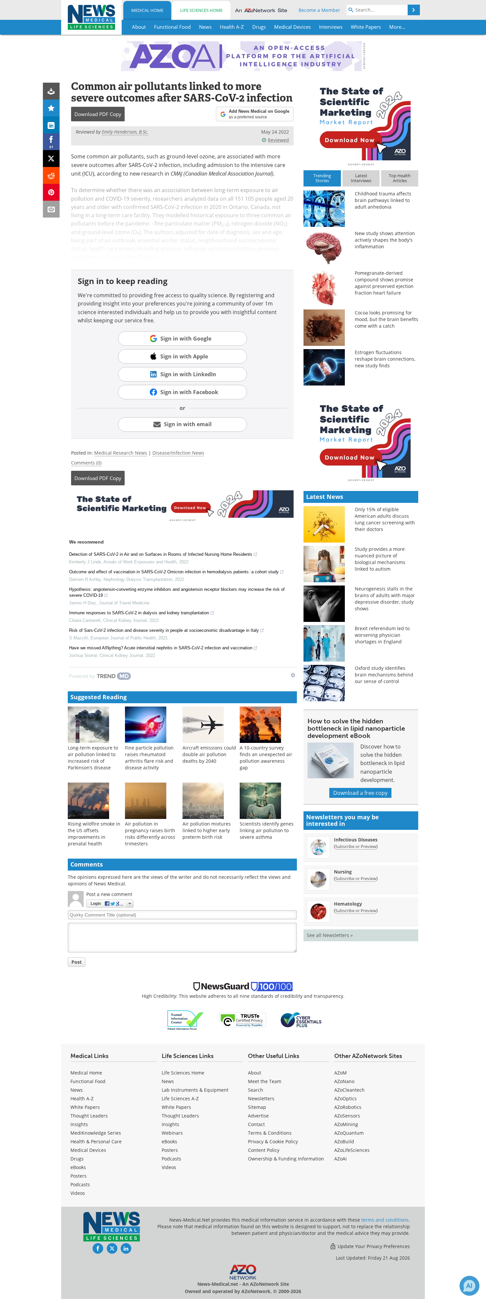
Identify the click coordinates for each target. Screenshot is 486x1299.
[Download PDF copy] (51, 91)
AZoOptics (345, 1098)
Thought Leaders (89, 1116)
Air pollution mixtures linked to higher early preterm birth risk (206, 830)
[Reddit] (51, 175)
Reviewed (278, 140)
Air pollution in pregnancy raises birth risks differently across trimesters (150, 834)
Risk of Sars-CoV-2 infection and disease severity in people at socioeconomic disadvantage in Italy (164, 630)
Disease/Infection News (178, 453)
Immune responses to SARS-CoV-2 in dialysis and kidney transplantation (139, 612)
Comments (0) (86, 463)
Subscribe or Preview (355, 846)
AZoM (340, 1073)
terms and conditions (385, 1220)
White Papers (85, 1107)
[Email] (51, 209)
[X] (51, 158)
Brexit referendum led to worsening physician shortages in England (382, 635)
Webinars (172, 1133)
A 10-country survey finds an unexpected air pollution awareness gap (266, 758)
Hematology (348, 904)
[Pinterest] (51, 192)
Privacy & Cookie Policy (273, 1141)
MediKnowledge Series (95, 1133)
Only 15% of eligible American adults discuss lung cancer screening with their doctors (385, 519)
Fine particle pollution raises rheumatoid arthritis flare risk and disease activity (149, 758)
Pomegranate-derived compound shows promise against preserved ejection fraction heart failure (384, 283)
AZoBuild (344, 1141)
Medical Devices (88, 1150)
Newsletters (261, 1098)
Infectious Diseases (356, 839)
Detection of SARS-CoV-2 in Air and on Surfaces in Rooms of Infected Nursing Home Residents (160, 554)
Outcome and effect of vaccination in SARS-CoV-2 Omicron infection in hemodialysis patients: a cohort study (174, 571)
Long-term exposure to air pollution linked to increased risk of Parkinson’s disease (93, 758)
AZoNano (344, 1081)
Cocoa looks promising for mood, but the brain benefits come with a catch (386, 319)
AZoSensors (347, 1116)
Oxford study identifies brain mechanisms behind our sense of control (384, 674)
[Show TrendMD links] (293, 675)
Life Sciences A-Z (180, 1098)
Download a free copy (360, 792)
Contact (256, 1124)
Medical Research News (120, 453)
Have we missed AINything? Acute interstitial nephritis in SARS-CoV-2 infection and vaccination (160, 647)
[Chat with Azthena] (469, 1286)
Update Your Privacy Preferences (373, 1246)
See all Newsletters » (330, 935)
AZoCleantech (349, 1090)
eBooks (78, 1167)
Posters (78, 1176)
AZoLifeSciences (352, 1150)
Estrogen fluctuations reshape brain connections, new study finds (385, 359)
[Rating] (51, 108)
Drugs (77, 1159)
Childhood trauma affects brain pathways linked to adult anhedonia (383, 200)
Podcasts (80, 1184)
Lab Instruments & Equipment (195, 1090)
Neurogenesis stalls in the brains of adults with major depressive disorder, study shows (385, 599)
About (254, 1073)
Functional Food (87, 1081)
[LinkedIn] (51, 124)
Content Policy (263, 1150)
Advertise (258, 1116)
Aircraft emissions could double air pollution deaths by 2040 (209, 754)
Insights (79, 1124)
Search (255, 1090)
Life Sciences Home (201, 10)
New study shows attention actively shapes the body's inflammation (385, 240)
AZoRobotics (347, 1107)
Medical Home (147, 10)
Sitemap (257, 1107)
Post (76, 962)
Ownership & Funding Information (286, 1159)
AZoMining (346, 1124)
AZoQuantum (349, 1133)
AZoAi (340, 1159)
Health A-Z (82, 1098)
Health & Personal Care (96, 1141)
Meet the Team (264, 1081)
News (76, 1090)
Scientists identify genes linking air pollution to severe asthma (267, 830)
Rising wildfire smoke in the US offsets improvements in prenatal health (94, 834)
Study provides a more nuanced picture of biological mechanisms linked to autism (380, 559)
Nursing (343, 872)
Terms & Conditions (270, 1133)
